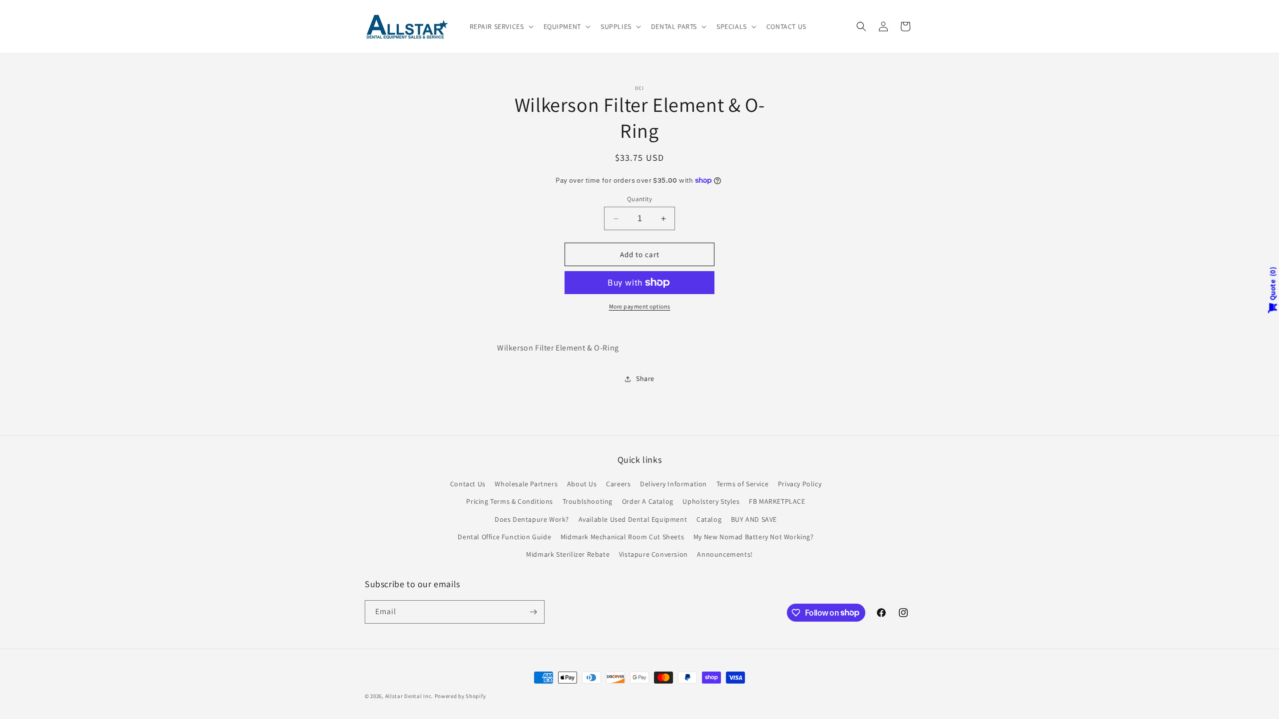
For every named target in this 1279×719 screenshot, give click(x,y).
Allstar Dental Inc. (410, 696)
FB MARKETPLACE (777, 501)
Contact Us (468, 483)
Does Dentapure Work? (532, 519)
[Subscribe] (533, 612)
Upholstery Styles (710, 501)
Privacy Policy (799, 483)
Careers (618, 483)
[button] (501, 26)
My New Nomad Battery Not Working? (753, 536)
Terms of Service (742, 483)
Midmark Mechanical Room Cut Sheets (622, 536)
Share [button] (645, 378)
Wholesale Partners (526, 483)
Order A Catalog (647, 501)
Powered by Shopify (460, 696)
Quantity (639, 199)
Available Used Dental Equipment (633, 519)
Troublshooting (588, 501)
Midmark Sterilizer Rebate (568, 554)
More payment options (639, 306)
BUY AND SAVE (754, 519)
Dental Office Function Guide (504, 536)
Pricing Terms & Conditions (509, 501)
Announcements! (724, 554)
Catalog (708, 519)
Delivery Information (673, 483)
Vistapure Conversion (653, 554)
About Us (582, 483)
